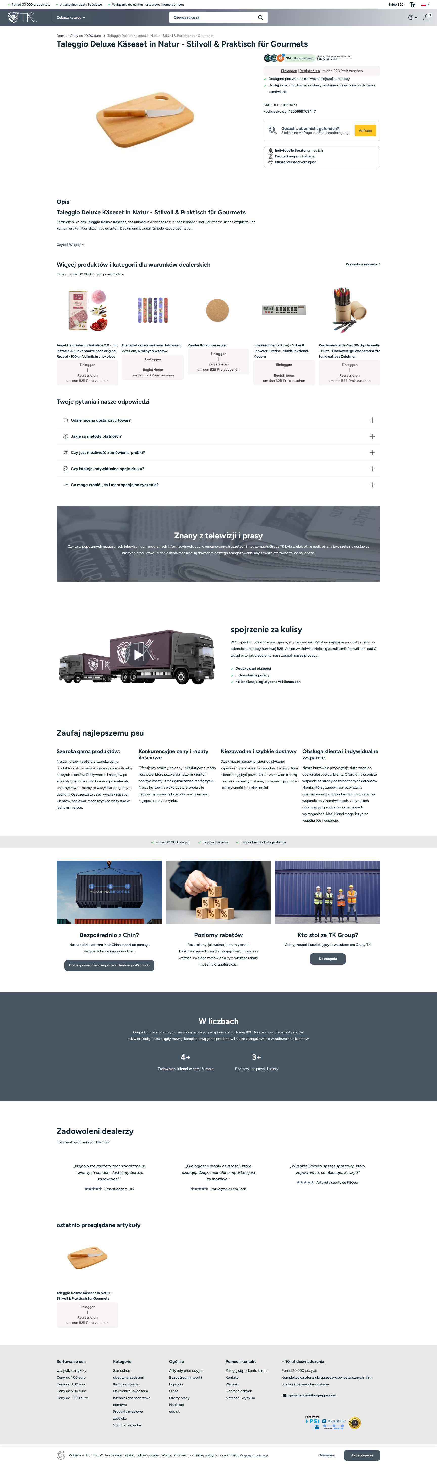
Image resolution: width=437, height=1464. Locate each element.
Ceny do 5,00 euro (71, 1391)
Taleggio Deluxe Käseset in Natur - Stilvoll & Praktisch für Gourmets (84, 1296)
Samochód (121, 1370)
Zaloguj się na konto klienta (247, 1370)
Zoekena (261, 17)
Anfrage (365, 130)
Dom (60, 36)
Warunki (232, 1384)
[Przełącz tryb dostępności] (412, 4)
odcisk (174, 1411)
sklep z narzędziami (128, 1377)
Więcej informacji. (254, 1455)
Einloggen (289, 71)
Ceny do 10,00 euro (86, 36)
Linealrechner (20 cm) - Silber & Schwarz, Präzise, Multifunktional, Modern (281, 351)
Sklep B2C (396, 4)
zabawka (120, 1418)
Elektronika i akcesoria (130, 1391)
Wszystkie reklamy (362, 264)
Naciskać (176, 1405)
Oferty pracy (179, 1398)
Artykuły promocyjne (186, 1370)
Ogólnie (176, 1361)
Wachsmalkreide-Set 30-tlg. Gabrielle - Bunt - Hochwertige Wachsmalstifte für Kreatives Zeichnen (349, 351)
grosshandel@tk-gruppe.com (312, 1395)
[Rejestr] (412, 17)
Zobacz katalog (69, 17)
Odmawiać (327, 1455)
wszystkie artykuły (71, 1370)
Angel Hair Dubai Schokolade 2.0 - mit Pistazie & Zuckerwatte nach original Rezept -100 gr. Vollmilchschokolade (87, 351)
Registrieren (310, 71)
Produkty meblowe (128, 1411)
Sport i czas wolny (127, 1425)
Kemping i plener (126, 1384)
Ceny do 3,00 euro (71, 1384)
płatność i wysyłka (240, 1398)
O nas (173, 1391)
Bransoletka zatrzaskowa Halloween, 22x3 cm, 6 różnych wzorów (152, 348)
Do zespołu (328, 959)
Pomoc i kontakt (241, 1361)
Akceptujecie (362, 1455)
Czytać (69, 245)
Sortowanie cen (71, 1361)
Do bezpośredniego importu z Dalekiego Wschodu (109, 965)
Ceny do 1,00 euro (71, 1377)
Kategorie (122, 1361)
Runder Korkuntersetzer (207, 345)
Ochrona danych (239, 1391)
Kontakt (232, 1377)
